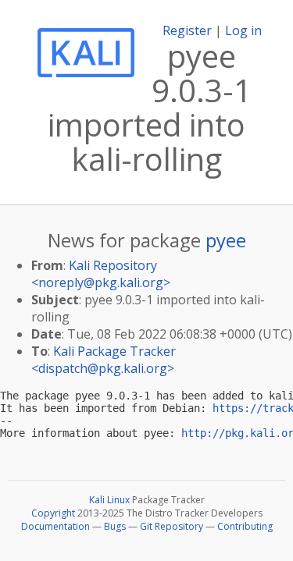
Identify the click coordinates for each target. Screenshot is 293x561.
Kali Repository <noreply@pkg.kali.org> (100, 274)
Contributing (245, 526)
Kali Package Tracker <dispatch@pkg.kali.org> (103, 360)
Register (187, 30)
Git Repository (171, 526)
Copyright (53, 513)
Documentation (55, 526)
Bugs (115, 526)
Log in (243, 30)
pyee (225, 240)
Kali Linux (109, 499)
